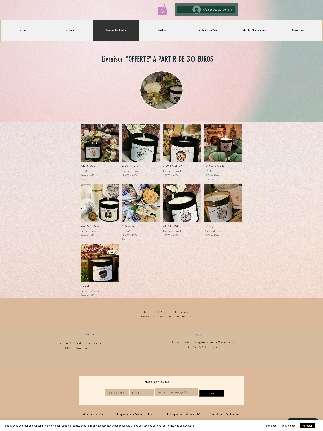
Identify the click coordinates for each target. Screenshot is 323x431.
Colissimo (85, 179)
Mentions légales (93, 414)
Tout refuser (288, 425)
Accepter (307, 425)
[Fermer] (319, 425)
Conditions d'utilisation (225, 414)
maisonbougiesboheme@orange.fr (208, 342)
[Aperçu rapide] (100, 143)
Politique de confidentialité (183, 414)
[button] (162, 9)
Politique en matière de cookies (134, 414)
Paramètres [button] (270, 425)
